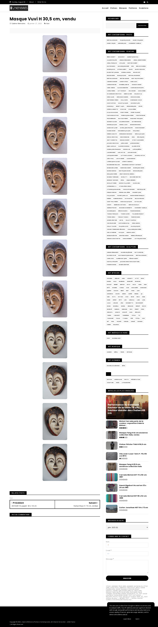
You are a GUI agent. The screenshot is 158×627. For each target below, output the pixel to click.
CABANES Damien (112, 81)
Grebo (124, 294)
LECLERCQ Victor (140, 155)
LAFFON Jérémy (137, 149)
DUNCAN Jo (110, 106)
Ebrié (122, 290)
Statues (113, 8)
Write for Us (41, 2)
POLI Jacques (111, 195)
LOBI (125, 300)
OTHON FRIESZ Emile (125, 186)
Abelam (117, 278)
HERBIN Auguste (112, 134)
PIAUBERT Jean (136, 192)
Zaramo (140, 321)
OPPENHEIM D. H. (112, 186)
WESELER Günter (112, 235)
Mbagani (130, 306)
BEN (132, 66)
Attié (136, 278)
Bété (108, 287)
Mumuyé (109, 309)
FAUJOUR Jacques (125, 40)
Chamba (114, 287)
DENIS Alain (110, 97)
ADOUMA (109, 278)
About (31, 2)
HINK (133, 137)
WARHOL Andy (131, 232)
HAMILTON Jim (111, 43)
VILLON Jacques (135, 226)
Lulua (109, 303)
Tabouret (117, 315)
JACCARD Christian (112, 143)
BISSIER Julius (111, 69)
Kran (132, 297)
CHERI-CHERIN (111, 87)
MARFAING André (125, 168)
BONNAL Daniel (126, 72)
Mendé (138, 306)
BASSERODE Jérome (126, 252)
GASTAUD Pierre (123, 118)
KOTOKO (120, 297)
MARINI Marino (111, 171)
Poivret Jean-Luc (122, 195)
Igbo (108, 297)
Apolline (122, 63)
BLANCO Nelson (140, 69)
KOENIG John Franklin (114, 149)
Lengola (131, 300)
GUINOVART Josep (112, 128)
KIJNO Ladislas (111, 146)
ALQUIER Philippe (112, 60)
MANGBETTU (129, 303)
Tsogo (118, 318)
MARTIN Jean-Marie (125, 171)
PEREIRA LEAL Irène (124, 192)
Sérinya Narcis (123, 211)
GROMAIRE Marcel (135, 124)
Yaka (112, 321)
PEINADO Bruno (112, 192)
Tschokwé (110, 318)
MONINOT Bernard (113, 177)
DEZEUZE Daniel (135, 97)
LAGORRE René (111, 152)
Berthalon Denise (134, 75)
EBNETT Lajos (120, 106)
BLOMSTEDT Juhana (113, 72)
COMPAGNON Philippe (137, 87)
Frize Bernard (111, 118)
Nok (131, 309)
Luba (143, 300)
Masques (123, 8)
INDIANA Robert (125, 140)
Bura (140, 284)
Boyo (128, 284)
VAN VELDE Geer (111, 223)
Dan (127, 287)
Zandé (133, 321)
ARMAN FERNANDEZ (125, 60)
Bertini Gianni (124, 78)
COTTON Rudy (122, 91)
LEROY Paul (110, 158)
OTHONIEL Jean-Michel (114, 189)
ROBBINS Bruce (117, 198)
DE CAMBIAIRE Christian (114, 94)
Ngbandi (124, 309)
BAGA (142, 278)
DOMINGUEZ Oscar (136, 100)
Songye (117, 312)
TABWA (109, 315)
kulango (116, 324)
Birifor (122, 284)
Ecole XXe (123, 109)
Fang (133, 290)
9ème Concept (111, 57)
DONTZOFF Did (111, 103)
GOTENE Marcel (136, 121)
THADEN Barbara (135, 211)
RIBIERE (109, 198)
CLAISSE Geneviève (122, 87)
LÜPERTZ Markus (127, 161)
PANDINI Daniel (111, 264)
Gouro (117, 294)
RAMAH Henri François (137, 195)
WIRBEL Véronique (136, 235)
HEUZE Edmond (124, 137)
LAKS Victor (121, 152)
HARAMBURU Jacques (124, 131)
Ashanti (130, 278)
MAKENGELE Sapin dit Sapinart (131, 164)
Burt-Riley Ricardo (138, 78)
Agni (123, 278)
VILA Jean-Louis (123, 226)
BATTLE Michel (139, 252)
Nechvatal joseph (124, 183)
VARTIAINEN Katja (123, 223)
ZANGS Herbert (127, 238)
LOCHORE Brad (131, 158)
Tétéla (137, 318)
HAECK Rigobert (140, 128)
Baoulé (109, 284)
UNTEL (121, 220)
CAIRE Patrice (124, 81)
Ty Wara (125, 318)
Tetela (134, 315)
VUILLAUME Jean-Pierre (134, 229)
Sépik (123, 365)
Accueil (105, 8)
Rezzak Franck (139, 198)
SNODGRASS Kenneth (125, 207)
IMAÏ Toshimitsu (112, 140)
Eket (127, 290)
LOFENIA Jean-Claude (113, 161)
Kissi (126, 297)
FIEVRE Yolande (135, 112)
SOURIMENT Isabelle (135, 43)
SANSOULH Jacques (126, 201)
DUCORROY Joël (135, 103)
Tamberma (125, 315)
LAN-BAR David (132, 152)
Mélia (122, 180)
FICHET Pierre (124, 112)
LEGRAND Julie (122, 43)
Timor (122, 352)
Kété (120, 300)
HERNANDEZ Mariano (125, 134)
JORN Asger (124, 143)
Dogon (116, 290)
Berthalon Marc (112, 40)
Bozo (134, 284)
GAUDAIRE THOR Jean (136, 118)
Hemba (136, 294)
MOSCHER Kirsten (135, 177)
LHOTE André (120, 158)
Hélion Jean (140, 137)
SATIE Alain (138, 201)
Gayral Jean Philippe (126, 128)
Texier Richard (135, 217)
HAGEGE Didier (111, 131)
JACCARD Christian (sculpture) (130, 261)
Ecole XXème (132, 109)
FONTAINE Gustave (113, 115)
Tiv (139, 315)
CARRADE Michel (112, 84)
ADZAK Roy (121, 57)
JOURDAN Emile (134, 143)
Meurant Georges (112, 180)
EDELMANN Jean (131, 106)
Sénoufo (137, 312)
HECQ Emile (136, 131)
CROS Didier (132, 91)
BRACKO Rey (136, 72)
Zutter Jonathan (140, 238)
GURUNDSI (110, 294)
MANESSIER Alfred (112, 168)
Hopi (108, 338)
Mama (109, 306)
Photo (126, 379)
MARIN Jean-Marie (138, 168)
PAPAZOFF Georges (129, 189)
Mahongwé (139, 303)
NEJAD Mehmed (131, 180)
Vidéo (117, 382)
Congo (121, 287)
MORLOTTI (124, 177)
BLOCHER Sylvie (111, 255)
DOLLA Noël (124, 100)
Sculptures (143, 8)
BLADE (131, 69)
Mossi (144, 306)
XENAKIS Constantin (113, 238)
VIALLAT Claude (111, 226)
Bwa (145, 284)
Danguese (143, 287)
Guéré (130, 294)
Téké (131, 318)
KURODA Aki (126, 149)
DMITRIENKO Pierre (112, 100)
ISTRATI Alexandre (138, 140)
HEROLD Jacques (140, 134)
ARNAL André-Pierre (139, 60)
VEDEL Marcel (136, 223)
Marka (123, 306)
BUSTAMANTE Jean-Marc (125, 255)
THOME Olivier (125, 214)
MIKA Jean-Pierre (112, 174)
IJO (142, 294)
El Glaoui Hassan (112, 112)
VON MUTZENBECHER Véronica (116, 229)
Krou (138, 297)
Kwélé (114, 300)
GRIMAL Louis (123, 124)
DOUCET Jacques (123, 103)
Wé (107, 321)
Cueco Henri (142, 91)
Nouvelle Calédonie (113, 365)
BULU (114, 281)
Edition (109, 379)
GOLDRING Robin (124, 121)
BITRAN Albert (122, 69)
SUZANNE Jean (111, 211)
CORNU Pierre (111, 91)
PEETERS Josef (141, 189)
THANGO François (112, 214)
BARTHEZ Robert (132, 63)
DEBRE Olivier (128, 94)
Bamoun (137, 281)
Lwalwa (115, 303)
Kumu (108, 300)
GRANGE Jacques (112, 124)
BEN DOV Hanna (141, 66)
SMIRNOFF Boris (112, 207)
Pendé (136, 309)
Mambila (116, 306)
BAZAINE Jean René (123, 66)
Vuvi (47, 23)
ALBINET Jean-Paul (132, 57)
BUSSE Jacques (121, 75)
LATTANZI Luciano (126, 155)
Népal (116, 352)
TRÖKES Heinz (111, 217)
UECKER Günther (112, 220)
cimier (109, 324)
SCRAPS (109, 204)
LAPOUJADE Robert (112, 155)
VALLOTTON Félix (131, 220)
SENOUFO (109, 312)
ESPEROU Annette (112, 109)
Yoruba (126, 321)
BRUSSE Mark (111, 75)
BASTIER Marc (111, 66)
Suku (130, 312)
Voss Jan (121, 232)
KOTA (114, 297)
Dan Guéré (134, 287)
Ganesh (109, 352)
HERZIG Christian (112, 137)
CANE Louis (133, 81)
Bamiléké (130, 281)
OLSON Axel (136, 183)
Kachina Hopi (116, 338)
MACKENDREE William (113, 164)
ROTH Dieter (128, 198)
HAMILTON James (138, 40)
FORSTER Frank (140, 115)
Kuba (143, 297)
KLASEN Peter (136, 146)
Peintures (133, 8)
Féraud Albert (133, 258)
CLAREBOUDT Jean (121, 258)
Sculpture (110, 382)
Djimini (109, 290)
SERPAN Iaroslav (134, 204)
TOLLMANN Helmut (138, 214)
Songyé (124, 312)
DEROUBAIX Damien (122, 97)
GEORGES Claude (112, 121)
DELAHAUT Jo (138, 94)
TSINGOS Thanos (123, 217)
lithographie (126, 382)
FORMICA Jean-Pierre (127, 115)
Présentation (135, 379)
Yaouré (119, 321)
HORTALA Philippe (112, 261)
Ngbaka (117, 309)
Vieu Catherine (111, 232)
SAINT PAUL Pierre (112, 201)
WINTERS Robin (124, 235)
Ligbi (138, 300)
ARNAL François (112, 63)
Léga (122, 303)
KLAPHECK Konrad (123, 146)
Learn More (127, 619)
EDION (140, 106)
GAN (138, 290)
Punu (142, 309)
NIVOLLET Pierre (111, 183)
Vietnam (129, 352)
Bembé (116, 284)
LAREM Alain (118, 379)
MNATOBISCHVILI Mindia (127, 174)
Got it (137, 619)
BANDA (109, 281)
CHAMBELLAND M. (124, 84)
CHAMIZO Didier (136, 84)
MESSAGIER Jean (138, 171)
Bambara (122, 281)
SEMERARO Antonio (120, 204)
